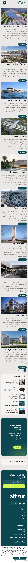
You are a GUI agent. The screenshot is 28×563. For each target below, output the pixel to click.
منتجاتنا (23, 515)
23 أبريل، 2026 (14, 394)
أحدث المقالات (22, 520)
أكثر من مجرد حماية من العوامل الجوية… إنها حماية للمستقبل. (12, 404)
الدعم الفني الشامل (20, 529)
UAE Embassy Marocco (16, 172)
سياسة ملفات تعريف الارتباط (5, 554)
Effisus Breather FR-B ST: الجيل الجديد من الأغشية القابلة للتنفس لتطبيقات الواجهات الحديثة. (11, 390)
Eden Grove (21, 315)
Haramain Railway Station (15, 64)
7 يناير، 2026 (15, 401)
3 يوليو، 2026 (15, 387)
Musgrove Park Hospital (16, 349)
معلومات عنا (22, 518)
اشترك (14, 486)
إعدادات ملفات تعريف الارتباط (20, 560)
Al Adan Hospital (19, 208)
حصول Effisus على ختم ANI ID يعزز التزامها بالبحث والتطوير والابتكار (11, 397)
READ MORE (22, 44)
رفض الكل (16, 557)
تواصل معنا (22, 512)
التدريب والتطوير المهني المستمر (17, 537)
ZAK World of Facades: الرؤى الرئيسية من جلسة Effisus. (12, 411)
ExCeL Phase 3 (20, 279)
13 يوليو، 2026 (15, 380)
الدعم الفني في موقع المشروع (18, 534)
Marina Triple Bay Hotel (16, 100)
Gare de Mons (20, 136)
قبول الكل (23, 557)
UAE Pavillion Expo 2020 (15, 26)
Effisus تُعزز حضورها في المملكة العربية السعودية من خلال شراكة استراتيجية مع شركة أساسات (11, 383)
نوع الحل (17, 447)
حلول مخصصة (22, 532)
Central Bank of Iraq (18, 244)
